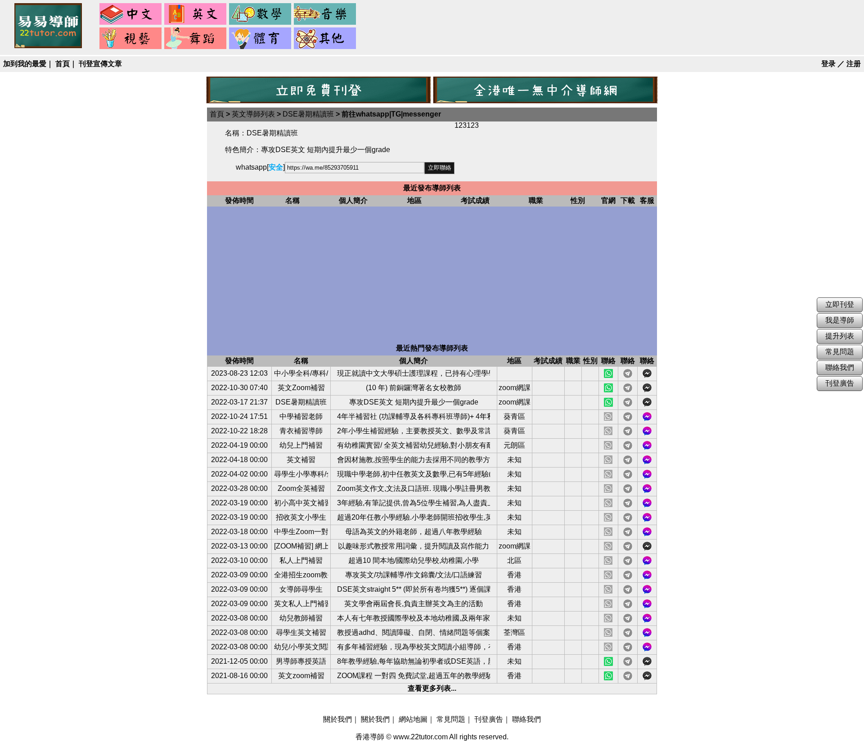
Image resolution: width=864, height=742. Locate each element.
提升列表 (839, 336)
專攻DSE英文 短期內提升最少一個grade (413, 402)
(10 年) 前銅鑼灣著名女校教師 (413, 387)
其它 (325, 38)
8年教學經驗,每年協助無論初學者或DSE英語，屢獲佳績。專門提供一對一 (413, 661)
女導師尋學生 (301, 589)
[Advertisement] (432, 276)
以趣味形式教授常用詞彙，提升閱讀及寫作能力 (413, 546)
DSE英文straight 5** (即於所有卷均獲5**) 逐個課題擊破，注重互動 (413, 589)
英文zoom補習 (301, 675)
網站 (608, 373)
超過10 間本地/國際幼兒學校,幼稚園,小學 (413, 560)
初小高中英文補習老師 (301, 503)
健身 (260, 38)
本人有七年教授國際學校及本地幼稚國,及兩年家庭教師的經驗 (413, 618)
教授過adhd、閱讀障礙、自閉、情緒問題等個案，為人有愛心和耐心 (413, 632)
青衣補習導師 (301, 431)
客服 (647, 416)
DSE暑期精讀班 (308, 114)
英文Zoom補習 (301, 387)
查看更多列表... (432, 688)
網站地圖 (413, 719)
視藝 (130, 38)
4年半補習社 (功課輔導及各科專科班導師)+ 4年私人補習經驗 (413, 416)
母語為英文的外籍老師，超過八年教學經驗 (413, 531)
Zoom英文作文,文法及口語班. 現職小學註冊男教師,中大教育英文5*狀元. (413, 488)
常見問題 (450, 719)
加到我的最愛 (24, 63)
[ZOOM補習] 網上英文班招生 (301, 546)
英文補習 (301, 459)
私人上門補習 (301, 560)
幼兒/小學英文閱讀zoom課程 (301, 647)
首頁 (62, 63)
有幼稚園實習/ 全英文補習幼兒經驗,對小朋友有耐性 (413, 445)
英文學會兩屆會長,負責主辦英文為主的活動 (413, 603)
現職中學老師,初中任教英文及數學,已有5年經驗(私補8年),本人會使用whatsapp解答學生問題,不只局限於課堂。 (413, 474)
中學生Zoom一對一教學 (301, 531)
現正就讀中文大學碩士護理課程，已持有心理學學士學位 (413, 373)
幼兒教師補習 (301, 618)
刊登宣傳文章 (100, 63)
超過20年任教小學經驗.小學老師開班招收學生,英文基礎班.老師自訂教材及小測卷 (413, 517)
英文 (195, 14)
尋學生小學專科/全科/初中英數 (301, 474)
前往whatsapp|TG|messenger (391, 114)
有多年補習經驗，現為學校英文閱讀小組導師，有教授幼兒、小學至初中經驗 (413, 647)
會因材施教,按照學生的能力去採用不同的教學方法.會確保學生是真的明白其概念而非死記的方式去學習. (413, 459)
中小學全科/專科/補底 (301, 373)
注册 (853, 63)
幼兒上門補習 (301, 445)
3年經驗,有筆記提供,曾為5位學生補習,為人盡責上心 (413, 503)
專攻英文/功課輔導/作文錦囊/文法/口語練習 (413, 575)
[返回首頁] (48, 45)
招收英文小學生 (301, 517)
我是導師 (839, 320)
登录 (828, 63)
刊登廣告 (488, 719)
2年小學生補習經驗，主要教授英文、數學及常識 (413, 431)
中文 (130, 14)
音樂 (325, 14)
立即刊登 (839, 304)
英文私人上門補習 (301, 603)
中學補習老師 (301, 416)
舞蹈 (195, 38)
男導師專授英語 (301, 661)
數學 (260, 14)
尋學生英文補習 (301, 632)
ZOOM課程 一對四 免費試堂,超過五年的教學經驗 (413, 675)
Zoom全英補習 (301, 488)
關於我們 (337, 719)
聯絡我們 (526, 719)
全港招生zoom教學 (301, 575)
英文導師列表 (253, 114)
